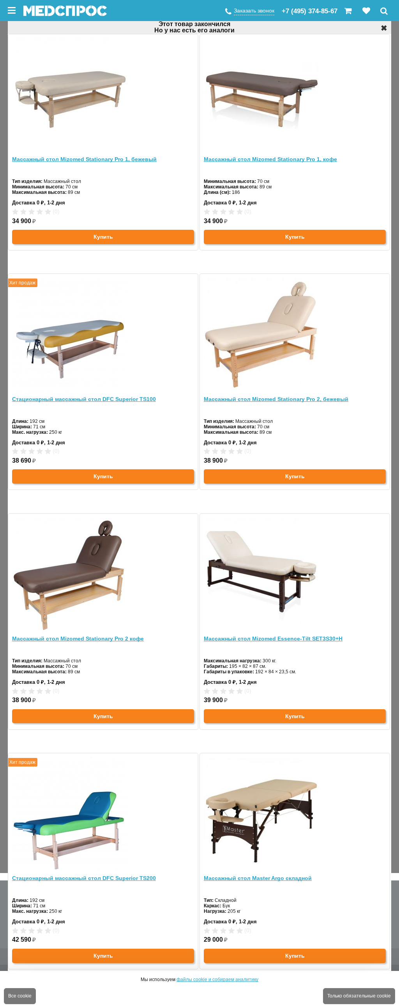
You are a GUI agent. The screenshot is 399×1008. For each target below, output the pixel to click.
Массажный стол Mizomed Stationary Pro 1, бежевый (84, 159)
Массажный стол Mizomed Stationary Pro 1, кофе (270, 159)
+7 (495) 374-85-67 (309, 11)
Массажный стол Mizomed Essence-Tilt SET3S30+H (273, 638)
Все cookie (20, 996)
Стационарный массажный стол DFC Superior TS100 (84, 399)
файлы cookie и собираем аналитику (217, 979)
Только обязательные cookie (359, 996)
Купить (103, 237)
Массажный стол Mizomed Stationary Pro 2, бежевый (276, 399)
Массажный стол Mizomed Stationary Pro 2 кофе (78, 638)
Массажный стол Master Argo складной (258, 878)
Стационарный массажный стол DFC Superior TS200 (84, 878)
